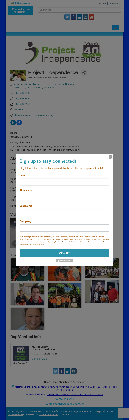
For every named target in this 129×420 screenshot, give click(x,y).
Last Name (26, 206)
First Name (26, 190)
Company (25, 221)
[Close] (110, 157)
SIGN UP (64, 253)
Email (23, 175)
